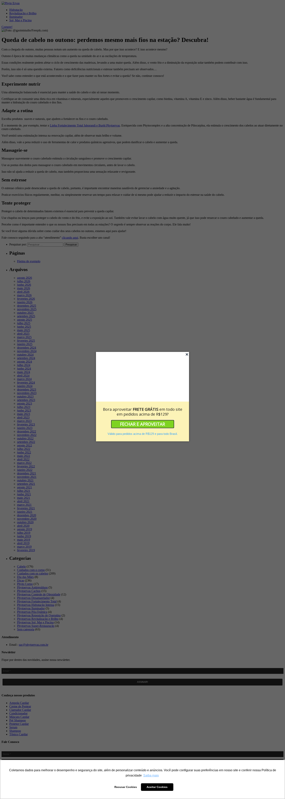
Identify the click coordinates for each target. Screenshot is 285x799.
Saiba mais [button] (151, 775)
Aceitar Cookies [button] (157, 787)
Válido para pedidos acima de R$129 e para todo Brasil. (143, 433)
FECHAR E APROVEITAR (142, 424)
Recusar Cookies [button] (125, 787)
